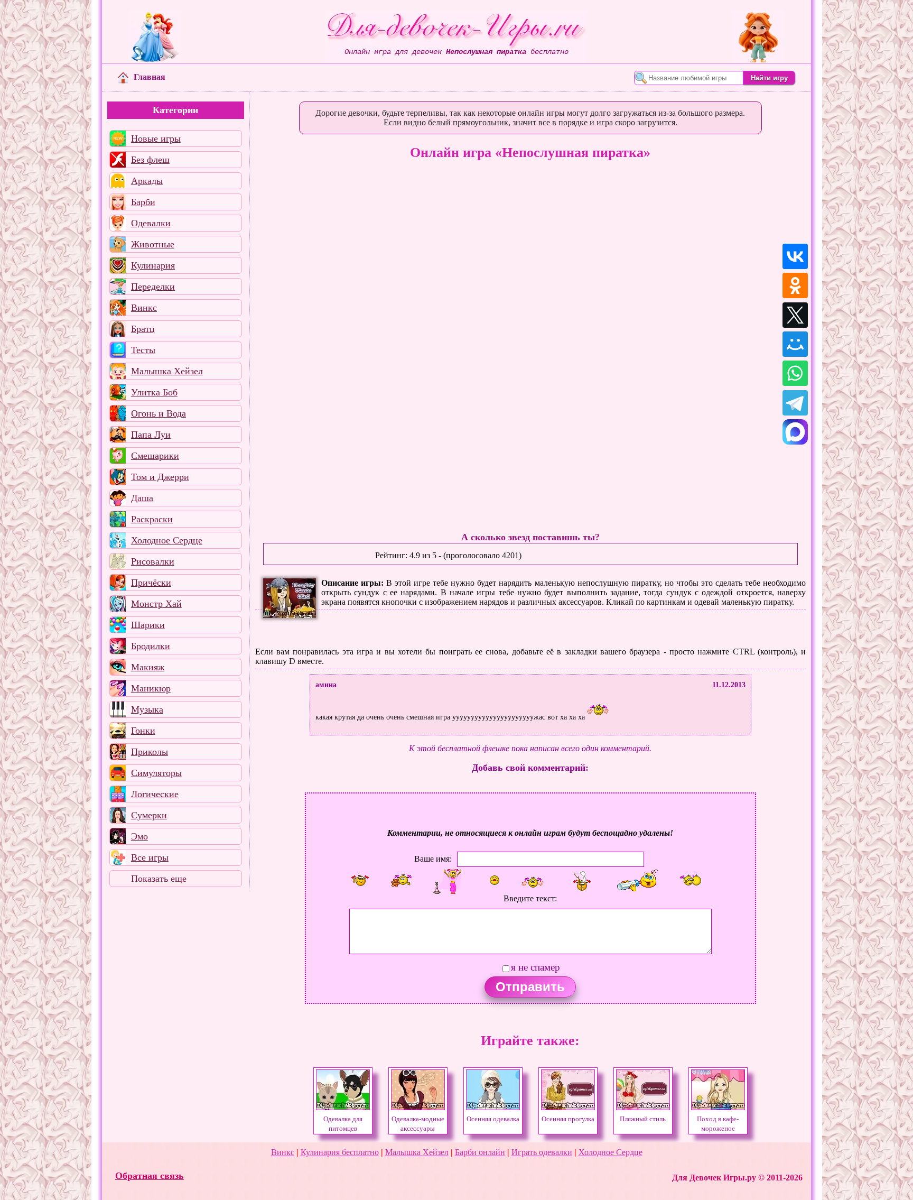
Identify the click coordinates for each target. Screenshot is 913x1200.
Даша (142, 498)
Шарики (148, 625)
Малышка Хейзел (167, 371)
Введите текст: (530, 898)
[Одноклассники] (795, 285)
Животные (152, 244)
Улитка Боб (154, 392)
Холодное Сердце (166, 540)
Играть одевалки (541, 1152)
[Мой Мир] (795, 344)
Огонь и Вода (158, 413)
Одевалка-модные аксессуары (418, 1123)
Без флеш (150, 159)
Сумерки (149, 815)
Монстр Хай (156, 603)
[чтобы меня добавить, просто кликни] (360, 880)
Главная (149, 76)
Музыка (147, 709)
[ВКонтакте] (795, 256)
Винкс (144, 307)
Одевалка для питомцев (342, 1123)
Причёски (151, 582)
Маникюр (151, 688)
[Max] (795, 432)
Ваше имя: (433, 858)
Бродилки (150, 646)
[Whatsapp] (795, 373)
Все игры (150, 857)
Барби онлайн (480, 1152)
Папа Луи (151, 434)
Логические (155, 794)
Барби (143, 202)
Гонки (143, 730)
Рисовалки (152, 561)
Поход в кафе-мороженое (718, 1123)
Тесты (143, 350)
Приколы (149, 751)
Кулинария (153, 265)
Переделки (153, 286)
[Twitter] (795, 315)
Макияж (147, 667)
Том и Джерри (160, 477)
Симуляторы (156, 773)
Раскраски (152, 519)
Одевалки (151, 223)
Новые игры (156, 138)
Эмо (139, 836)
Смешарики (155, 455)
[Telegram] (795, 403)
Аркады (147, 181)
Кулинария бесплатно (340, 1152)
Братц (143, 329)
